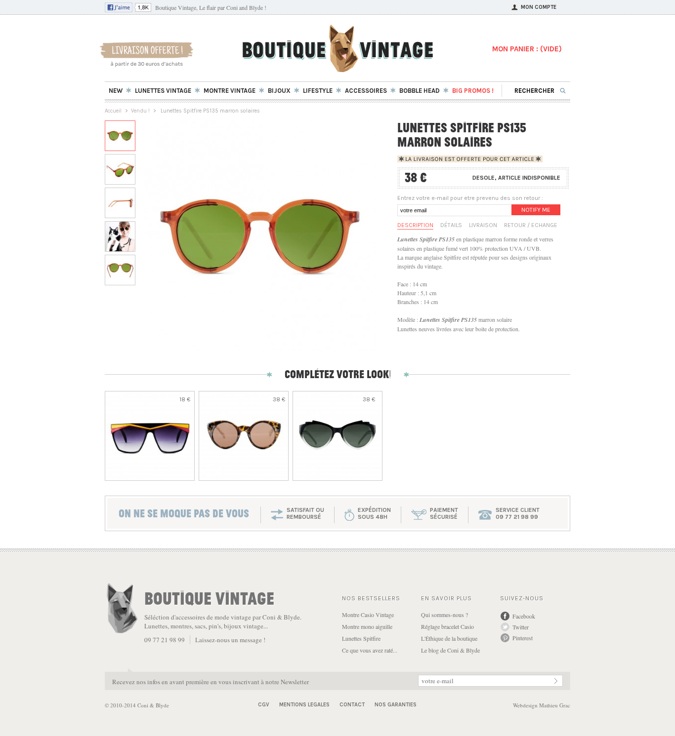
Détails (451, 225)
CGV (263, 704)
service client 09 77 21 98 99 (518, 513)
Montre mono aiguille (367, 626)
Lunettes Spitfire (361, 638)
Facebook (523, 616)
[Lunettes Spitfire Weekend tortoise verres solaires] (244, 436)
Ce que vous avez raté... (369, 650)
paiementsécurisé (444, 513)
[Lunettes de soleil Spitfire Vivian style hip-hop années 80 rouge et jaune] (150, 436)
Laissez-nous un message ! (230, 639)
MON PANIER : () (527, 48)
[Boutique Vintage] (337, 68)
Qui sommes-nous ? (444, 615)
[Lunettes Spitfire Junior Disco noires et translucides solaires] (337, 436)
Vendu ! (140, 111)
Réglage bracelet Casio (447, 626)
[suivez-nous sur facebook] (128, 10)
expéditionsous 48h (374, 513)
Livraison (483, 225)
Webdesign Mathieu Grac (541, 705)
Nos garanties (396, 704)
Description (415, 225)
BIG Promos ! (473, 90)
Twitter (520, 627)
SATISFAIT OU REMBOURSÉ (305, 513)
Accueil (113, 111)
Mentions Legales (304, 704)
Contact (352, 704)
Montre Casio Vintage (368, 615)
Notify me (535, 209)
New (116, 90)
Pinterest (522, 638)
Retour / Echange (530, 225)
